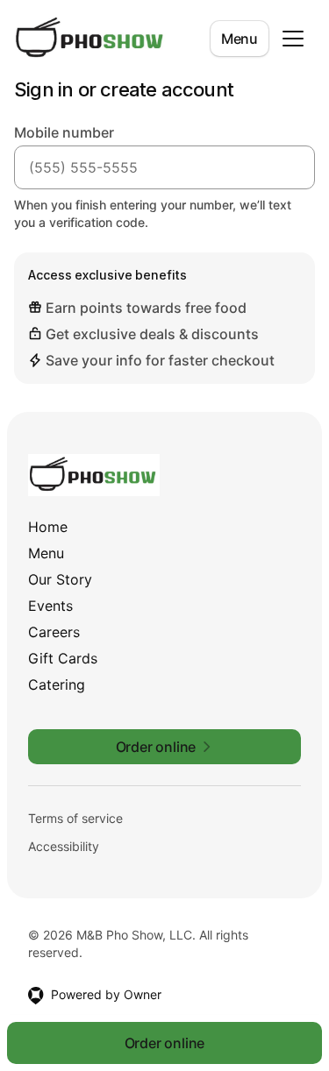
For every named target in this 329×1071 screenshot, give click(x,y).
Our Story (60, 579)
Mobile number (64, 132)
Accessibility (63, 846)
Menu (239, 38)
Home (48, 527)
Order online (165, 1043)
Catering (56, 684)
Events (50, 605)
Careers (54, 632)
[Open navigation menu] (293, 38)
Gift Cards (62, 658)
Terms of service (75, 818)
